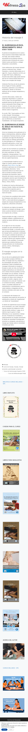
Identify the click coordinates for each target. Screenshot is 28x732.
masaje (16, 367)
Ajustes (10, 729)
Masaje (6, 364)
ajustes (12, 727)
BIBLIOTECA (6, 382)
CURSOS (13, 382)
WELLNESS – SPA (13, 668)
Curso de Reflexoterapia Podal (17, 373)
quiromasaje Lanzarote (14, 369)
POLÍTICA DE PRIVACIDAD (14, 720)
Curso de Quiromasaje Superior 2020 (14, 371)
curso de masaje (8, 367)
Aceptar (4, 729)
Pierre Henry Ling (13, 165)
